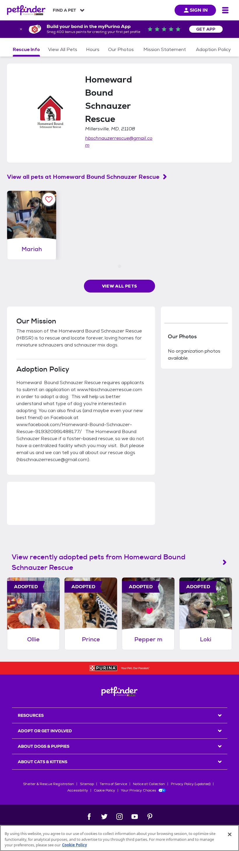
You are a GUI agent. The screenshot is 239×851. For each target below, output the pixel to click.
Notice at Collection (149, 784)
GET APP (206, 29)
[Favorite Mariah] (48, 199)
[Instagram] (119, 816)
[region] (119, 838)
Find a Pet (64, 10)
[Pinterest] (150, 816)
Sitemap (87, 784)
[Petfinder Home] (26, 10)
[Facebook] (89, 816)
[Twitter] (104, 816)
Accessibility (77, 790)
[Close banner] (21, 29)
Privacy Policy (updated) (190, 784)
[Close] (229, 834)
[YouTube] (134, 816)
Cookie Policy (104, 790)
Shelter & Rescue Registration (48, 784)
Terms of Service (113, 784)
